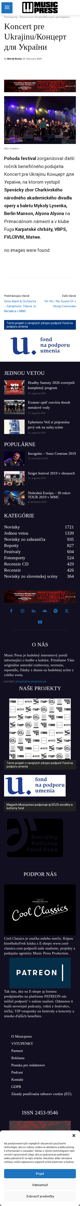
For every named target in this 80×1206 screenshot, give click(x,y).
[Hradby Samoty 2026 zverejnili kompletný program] (14, 387)
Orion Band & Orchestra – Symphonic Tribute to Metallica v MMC (20, 306)
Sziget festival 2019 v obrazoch (51, 473)
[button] (74, 1136)
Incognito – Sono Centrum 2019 (52, 453)
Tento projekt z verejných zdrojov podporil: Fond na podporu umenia (40, 324)
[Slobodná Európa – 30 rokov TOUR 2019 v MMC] (14, 498)
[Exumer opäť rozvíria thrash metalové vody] (14, 407)
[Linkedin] (51, 69)
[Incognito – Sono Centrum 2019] (14, 458)
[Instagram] (22, 611)
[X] (42, 69)
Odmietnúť (40, 1185)
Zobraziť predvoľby (40, 1196)
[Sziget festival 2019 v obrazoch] (14, 478)
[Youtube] (40, 622)
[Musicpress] (40, 7)
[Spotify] (55, 611)
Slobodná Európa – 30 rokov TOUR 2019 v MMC (49, 495)
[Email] (61, 69)
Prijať (40, 1174)
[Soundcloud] (44, 611)
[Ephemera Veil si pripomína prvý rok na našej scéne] (14, 427)
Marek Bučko (14, 59)
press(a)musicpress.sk (31, 681)
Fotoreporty (10, 17)
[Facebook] (32, 69)
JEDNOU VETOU (24, 373)
